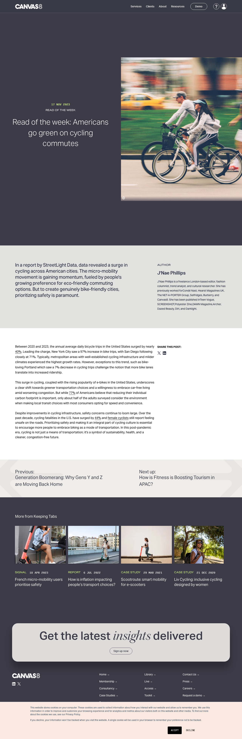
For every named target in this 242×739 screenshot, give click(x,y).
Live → (148, 682)
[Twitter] (19, 684)
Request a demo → (194, 696)
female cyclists (118, 418)
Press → (188, 682)
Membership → (108, 682)
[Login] (224, 6)
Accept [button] (174, 730)
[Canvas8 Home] (29, 6)
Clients (150, 6)
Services (136, 6)
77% (72, 393)
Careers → (189, 689)
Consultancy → (108, 689)
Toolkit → (149, 696)
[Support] (216, 6)
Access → (150, 689)
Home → (104, 675)
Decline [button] (190, 730)
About (163, 6)
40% (18, 352)
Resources (177, 6)
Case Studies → (108, 696)
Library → (150, 675)
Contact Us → (191, 675)
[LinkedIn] (14, 684)
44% (98, 418)
